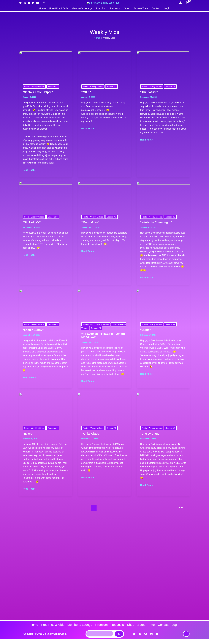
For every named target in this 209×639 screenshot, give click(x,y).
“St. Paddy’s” (32, 222)
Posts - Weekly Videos (34, 86)
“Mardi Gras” (90, 222)
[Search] (119, 634)
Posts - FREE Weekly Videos (96, 324)
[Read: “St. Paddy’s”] (45, 196)
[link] (186, 634)
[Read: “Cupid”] (163, 304)
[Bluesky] (29, 3)
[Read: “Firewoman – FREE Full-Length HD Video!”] (104, 304)
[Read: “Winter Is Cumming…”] (163, 196)
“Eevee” (28, 433)
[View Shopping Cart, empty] (187, 2)
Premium (101, 8)
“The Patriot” (149, 92)
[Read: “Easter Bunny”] (45, 304)
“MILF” (86, 92)
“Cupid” (145, 329)
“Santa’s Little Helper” (38, 92)
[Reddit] (33, 3)
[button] (44, 3)
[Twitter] (20, 3)
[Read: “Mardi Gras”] (104, 196)
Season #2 (170, 324)
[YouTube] (37, 3)
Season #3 (170, 86)
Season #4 (53, 86)
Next (182, 507)
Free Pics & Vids (58, 8)
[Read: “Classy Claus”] (163, 407)
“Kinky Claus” (90, 433)
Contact (156, 8)
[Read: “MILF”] (104, 66)
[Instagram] (24, 3)
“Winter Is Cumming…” (156, 222)
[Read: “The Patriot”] (163, 66)
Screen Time (141, 8)
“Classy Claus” (150, 433)
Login (167, 8)
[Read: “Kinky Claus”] (104, 407)
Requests (115, 8)
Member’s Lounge (82, 8)
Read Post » (29, 169)
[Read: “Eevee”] (45, 407)
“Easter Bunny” (33, 329)
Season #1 (111, 86)
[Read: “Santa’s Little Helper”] (45, 66)
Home (42, 8)
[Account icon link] (180, 2)
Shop (127, 8)
